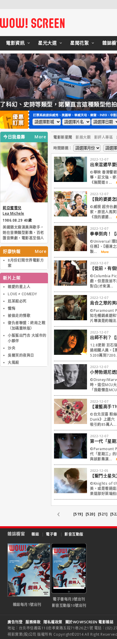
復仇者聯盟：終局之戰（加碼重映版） (26, 325)
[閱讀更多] (103, 252)
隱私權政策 (53, 622)
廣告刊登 (15, 622)
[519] (78, 514)
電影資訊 (15, 43)
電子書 (51, 534)
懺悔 (11, 308)
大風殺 (13, 362)
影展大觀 (83, 137)
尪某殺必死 (17, 301)
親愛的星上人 (19, 286)
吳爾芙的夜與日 (21, 355)
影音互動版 (73, 534)
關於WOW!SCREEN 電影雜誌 (89, 622)
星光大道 (47, 43)
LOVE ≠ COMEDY (22, 293)
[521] (103, 514)
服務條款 (33, 622)
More (40, 137)
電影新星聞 (62, 137)
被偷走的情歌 (19, 315)
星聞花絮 (79, 43)
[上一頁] (61, 514)
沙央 (11, 348)
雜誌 (35, 534)
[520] (90, 514)
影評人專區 (103, 137)
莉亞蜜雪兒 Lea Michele (13, 210)
